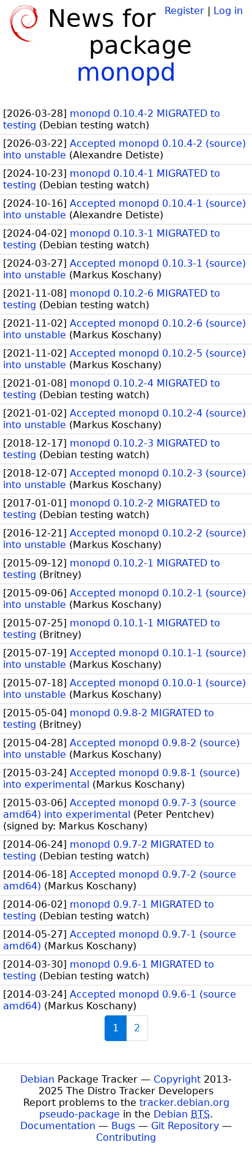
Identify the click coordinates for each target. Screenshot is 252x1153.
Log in (228, 11)
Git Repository (185, 1126)
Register (184, 11)
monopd (126, 72)
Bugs (123, 1126)
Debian (37, 1079)
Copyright (177, 1079)
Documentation (57, 1126)
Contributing (126, 1137)
